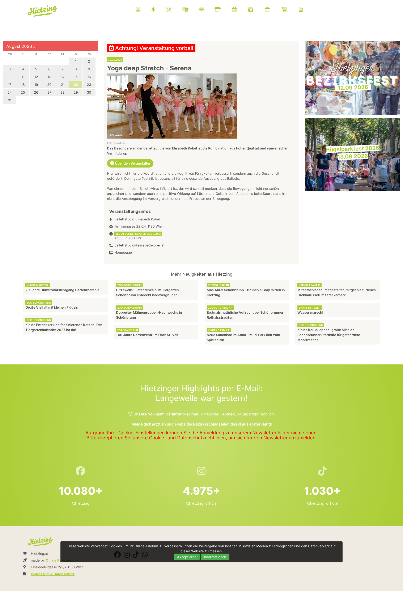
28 (62, 92)
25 (23, 92)
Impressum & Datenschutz (53, 574)
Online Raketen (58, 560)
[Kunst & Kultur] (190, 10)
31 (10, 100)
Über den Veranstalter (132, 163)
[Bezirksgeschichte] (272, 10)
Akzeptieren (186, 557)
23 (89, 85)
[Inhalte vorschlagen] (306, 10)
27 (49, 92)
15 (76, 77)
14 (62, 77)
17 (9, 85)
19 (36, 85)
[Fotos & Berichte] (256, 10)
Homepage (123, 252)
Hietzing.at (43, 11)
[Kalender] (239, 10)
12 (36, 77)
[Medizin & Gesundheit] (207, 10)
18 (23, 85)
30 (89, 92)
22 (76, 85)
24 (10, 92)
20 (49, 85)
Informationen (215, 557)
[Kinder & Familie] (143, 10)
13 (49, 77)
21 (62, 85)
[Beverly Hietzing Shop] (289, 10)
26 (36, 92)
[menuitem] (225, 10)
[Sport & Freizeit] (158, 10)
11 (22, 77)
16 (89, 77)
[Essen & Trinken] (174, 10)
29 (76, 92)
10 (10, 77)
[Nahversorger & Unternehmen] (223, 10)
